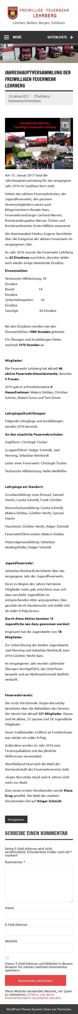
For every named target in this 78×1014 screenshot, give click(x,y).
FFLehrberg (42, 96)
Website (11, 940)
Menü (17, 37)
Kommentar (15, 861)
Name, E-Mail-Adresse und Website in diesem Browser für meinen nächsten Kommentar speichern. (39, 967)
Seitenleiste (57, 37)
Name (9, 907)
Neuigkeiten (16, 819)
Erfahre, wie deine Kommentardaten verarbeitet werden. (33, 996)
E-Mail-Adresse (16, 924)
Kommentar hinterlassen (24, 100)
